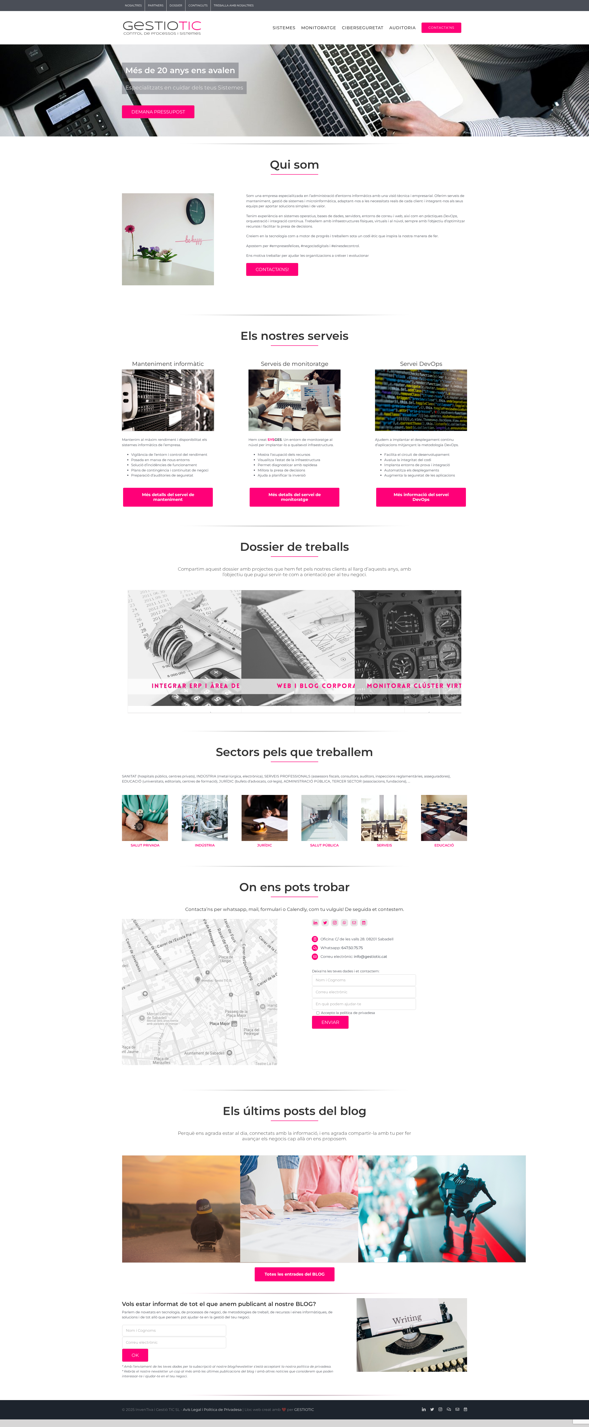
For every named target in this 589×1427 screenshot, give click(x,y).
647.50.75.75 (352, 948)
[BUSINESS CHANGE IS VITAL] (206, 1211)
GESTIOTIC (304, 1409)
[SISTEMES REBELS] (442, 1211)
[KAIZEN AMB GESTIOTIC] (324, 1211)
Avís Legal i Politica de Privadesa (212, 1409)
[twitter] (325, 922)
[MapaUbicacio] (199, 921)
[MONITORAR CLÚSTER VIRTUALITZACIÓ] (436, 592)
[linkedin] (315, 922)
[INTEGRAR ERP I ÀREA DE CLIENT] (209, 592)
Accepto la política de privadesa (348, 1013)
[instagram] (334, 922)
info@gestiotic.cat (370, 956)
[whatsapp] (344, 922)
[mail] (354, 922)
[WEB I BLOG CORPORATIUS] (322, 592)
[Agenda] (363, 922)
